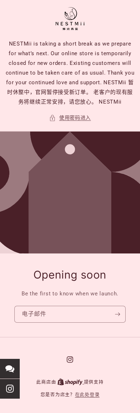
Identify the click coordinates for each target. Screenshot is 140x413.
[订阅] (117, 314)
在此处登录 (87, 394)
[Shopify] (70, 382)
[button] (70, 117)
